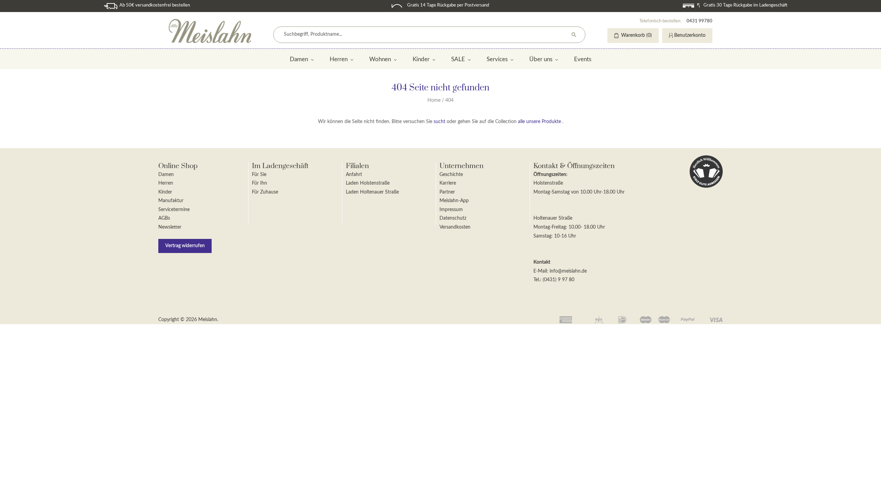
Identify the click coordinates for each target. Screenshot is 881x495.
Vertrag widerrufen (185, 245)
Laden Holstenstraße (368, 183)
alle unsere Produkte (539, 121)
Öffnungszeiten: (550, 174)
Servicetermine (174, 209)
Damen (299, 59)
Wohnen (380, 59)
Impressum (451, 209)
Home (433, 100)
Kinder (421, 59)
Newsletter (169, 227)
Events (582, 59)
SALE (458, 59)
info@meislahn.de (568, 271)
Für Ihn (259, 183)
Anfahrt (354, 174)
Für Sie (259, 174)
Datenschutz (452, 218)
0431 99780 (699, 21)
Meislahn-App (454, 200)
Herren (339, 59)
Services (497, 59)
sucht (439, 121)
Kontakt (541, 262)
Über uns (540, 59)
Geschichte (451, 174)
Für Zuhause (265, 192)
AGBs (164, 218)
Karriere (447, 183)
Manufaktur (170, 200)
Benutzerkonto (689, 35)
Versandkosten (454, 227)
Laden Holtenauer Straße (372, 192)
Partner (447, 192)
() (636, 35)
